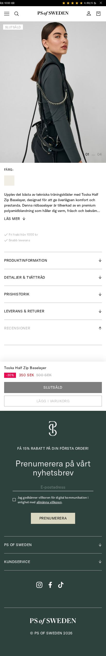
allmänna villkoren (49, 502)
